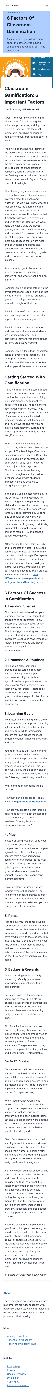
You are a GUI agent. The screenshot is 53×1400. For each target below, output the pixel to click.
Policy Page (13, 1366)
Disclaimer (13, 1377)
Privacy (11, 1370)
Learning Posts (15, 12)
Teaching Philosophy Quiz (21, 1343)
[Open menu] (47, 5)
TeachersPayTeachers (19, 1339)
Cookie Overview (16, 1374)
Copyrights (13, 1381)
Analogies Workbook (18, 1336)
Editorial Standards (18, 1385)
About (7, 1293)
